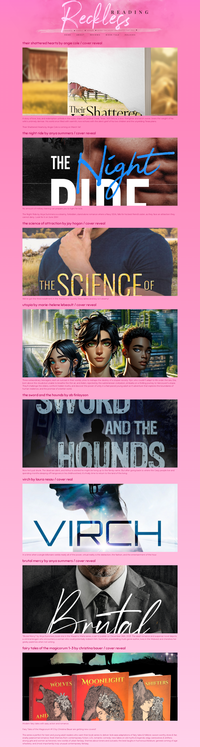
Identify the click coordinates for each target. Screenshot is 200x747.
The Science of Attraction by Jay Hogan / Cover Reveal (63, 223)
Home (67, 35)
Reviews (95, 35)
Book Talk (112, 35)
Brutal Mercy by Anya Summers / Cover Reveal (59, 561)
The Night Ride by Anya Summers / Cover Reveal (59, 133)
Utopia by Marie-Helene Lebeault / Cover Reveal (59, 305)
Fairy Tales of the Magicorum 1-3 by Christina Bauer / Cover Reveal (74, 648)
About (80, 35)
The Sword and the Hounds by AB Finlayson (55, 395)
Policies (130, 35)
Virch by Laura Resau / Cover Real (47, 479)
